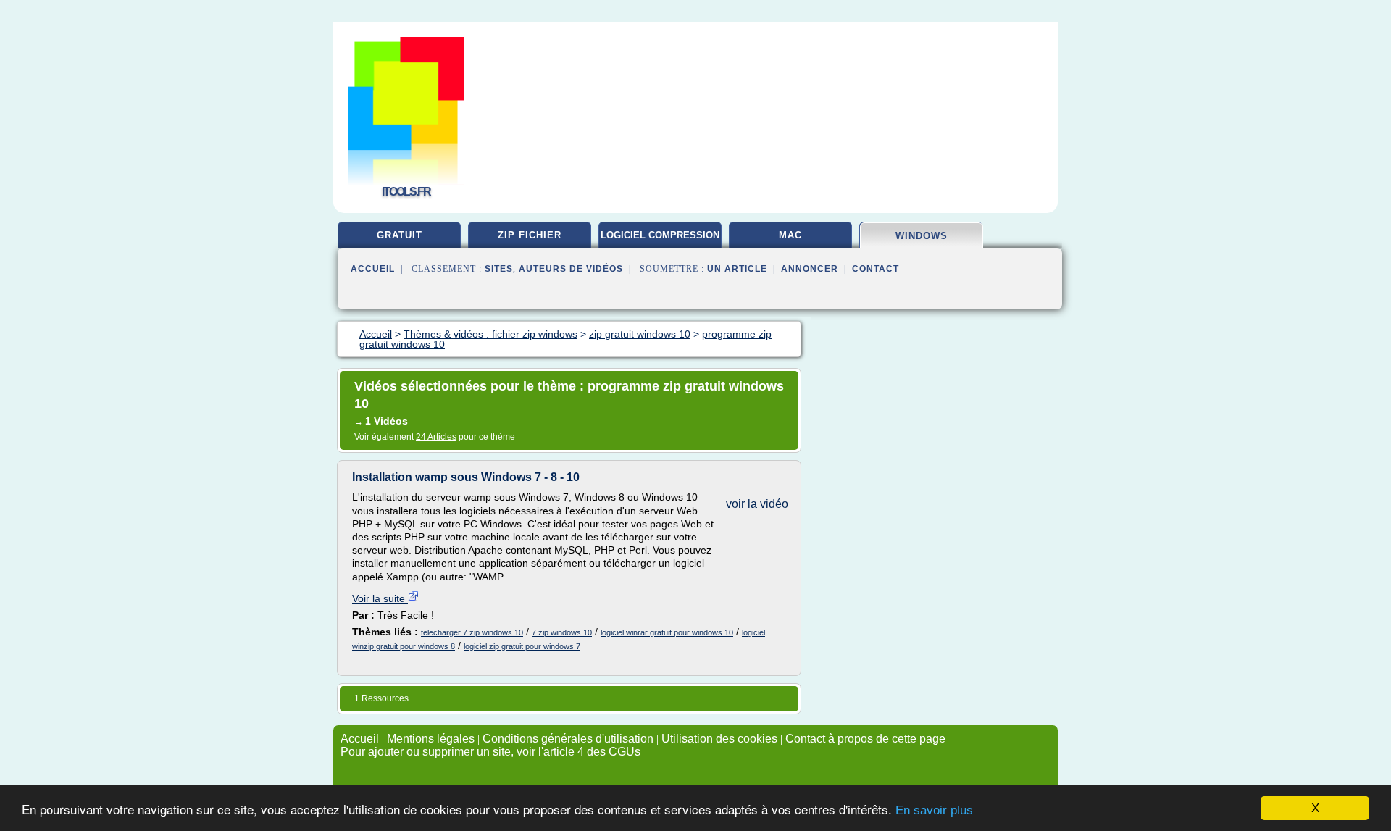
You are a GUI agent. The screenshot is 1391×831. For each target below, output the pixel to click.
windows (921, 235)
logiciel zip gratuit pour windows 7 (522, 646)
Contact (875, 269)
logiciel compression (660, 235)
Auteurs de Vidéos (571, 269)
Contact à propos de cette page (865, 738)
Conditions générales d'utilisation (568, 738)
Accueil (373, 269)
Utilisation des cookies (719, 738)
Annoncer (809, 269)
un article (737, 269)
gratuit (399, 235)
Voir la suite (380, 598)
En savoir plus (934, 810)
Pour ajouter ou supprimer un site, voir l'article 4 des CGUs (490, 752)
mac (790, 235)
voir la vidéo (757, 504)
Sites (499, 269)
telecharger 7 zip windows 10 (472, 632)
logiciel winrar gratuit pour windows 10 (667, 632)
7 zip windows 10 (562, 632)
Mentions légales (431, 738)
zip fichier (529, 235)
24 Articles (436, 437)
